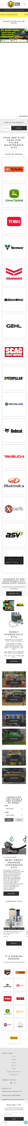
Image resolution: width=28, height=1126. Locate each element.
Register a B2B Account (13, 1096)
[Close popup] (26, 1102)
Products (13, 1084)
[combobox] (14, 833)
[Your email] (6, 153)
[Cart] (24, 4)
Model (7, 837)
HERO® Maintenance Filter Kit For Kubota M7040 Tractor (13, 958)
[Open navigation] (3, 4)
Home (13, 1081)
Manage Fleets (14, 1099)
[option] (14, 85)
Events (14, 1093)
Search (14, 1087)
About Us (13, 1090)
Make (6, 830)
